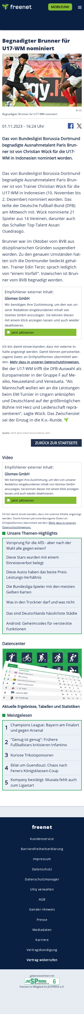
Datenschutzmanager (42, 879)
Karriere (42, 940)
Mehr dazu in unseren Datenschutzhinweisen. (45, 362)
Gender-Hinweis (42, 909)
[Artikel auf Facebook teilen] (71, 126)
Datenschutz (42, 869)
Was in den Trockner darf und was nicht (40, 602)
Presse (42, 919)
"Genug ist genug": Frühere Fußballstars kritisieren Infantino (39, 742)
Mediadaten (42, 929)
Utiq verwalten (42, 889)
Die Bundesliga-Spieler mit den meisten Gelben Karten (40, 589)
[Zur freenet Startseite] (16, 5)
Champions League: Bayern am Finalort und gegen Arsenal (45, 727)
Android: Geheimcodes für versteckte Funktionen (39, 626)
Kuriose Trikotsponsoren (32, 755)
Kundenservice (42, 839)
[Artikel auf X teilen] (79, 126)
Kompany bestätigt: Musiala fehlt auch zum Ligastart (44, 782)
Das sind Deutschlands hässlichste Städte (41, 613)
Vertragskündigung (42, 950)
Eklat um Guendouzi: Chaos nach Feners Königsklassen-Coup (39, 768)
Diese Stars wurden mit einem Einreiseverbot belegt (32, 560)
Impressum (42, 859)
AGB (42, 899)
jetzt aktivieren (23, 332)
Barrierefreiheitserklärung (42, 849)
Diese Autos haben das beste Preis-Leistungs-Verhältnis (36, 574)
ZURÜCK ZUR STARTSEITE (56, 442)
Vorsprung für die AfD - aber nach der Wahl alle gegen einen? (38, 545)
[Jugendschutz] (42, 981)
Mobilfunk (60, 7)
